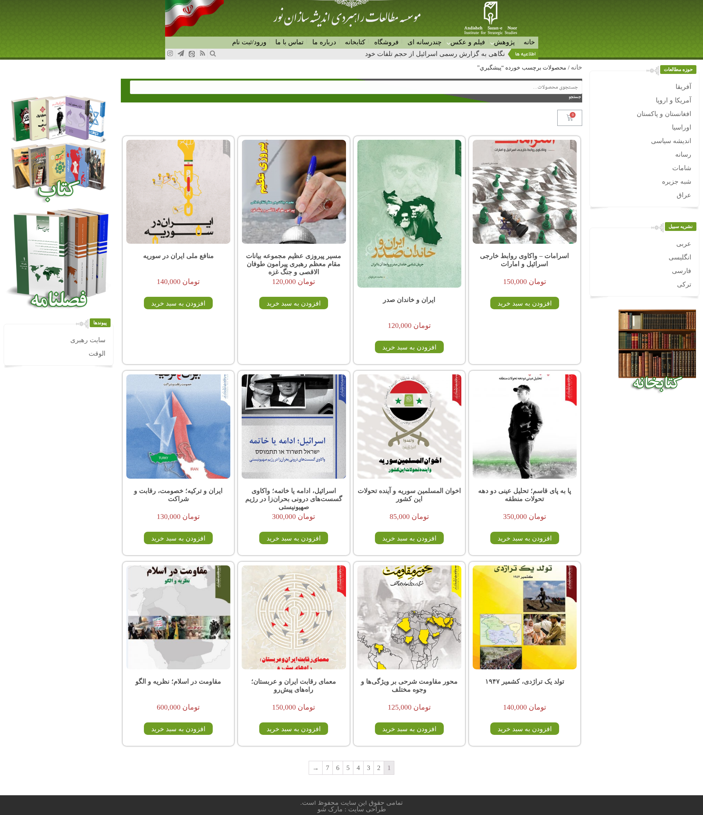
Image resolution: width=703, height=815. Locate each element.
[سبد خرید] (569, 118)
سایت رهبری (87, 340)
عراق (684, 195)
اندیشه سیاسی (671, 141)
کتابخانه (355, 42)
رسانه (683, 154)
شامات (681, 168)
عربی (683, 243)
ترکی (684, 284)
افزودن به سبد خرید (525, 303)
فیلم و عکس (467, 42)
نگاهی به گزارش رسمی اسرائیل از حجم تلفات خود (435, 53)
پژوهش (504, 42)
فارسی (681, 270)
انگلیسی (680, 257)
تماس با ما (289, 42)
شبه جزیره (676, 181)
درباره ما (324, 42)
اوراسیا (681, 127)
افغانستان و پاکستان (664, 113)
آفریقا (683, 86)
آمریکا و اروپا (673, 100)
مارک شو (331, 809)
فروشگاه (386, 42)
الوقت (97, 353)
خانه (529, 42)
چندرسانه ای (425, 42)
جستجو (576, 97)
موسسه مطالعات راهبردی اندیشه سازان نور (347, 20)
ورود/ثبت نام (249, 42)
